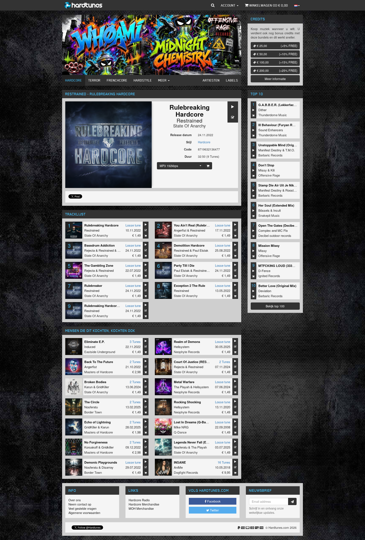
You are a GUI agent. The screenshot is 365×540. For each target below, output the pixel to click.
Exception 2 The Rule (189, 285)
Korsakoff (91, 447)
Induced (89, 346)
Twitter (214, 510)
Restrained (189, 120)
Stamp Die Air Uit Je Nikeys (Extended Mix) (290, 185)
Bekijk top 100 (275, 306)
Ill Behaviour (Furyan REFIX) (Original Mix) (289, 125)
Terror (94, 80)
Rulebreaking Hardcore (101, 225)
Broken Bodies (95, 382)
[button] (213, 5)
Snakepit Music (269, 215)
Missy (262, 170)
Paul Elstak (200, 250)
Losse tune (133, 225)
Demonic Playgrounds (100, 462)
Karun (88, 387)
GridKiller (102, 387)
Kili (273, 170)
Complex (264, 230)
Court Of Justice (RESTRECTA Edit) (200, 361)
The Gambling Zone (98, 265)
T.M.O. (290, 150)
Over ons (74, 500)
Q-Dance (180, 432)
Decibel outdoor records (274, 235)
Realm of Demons (187, 341)
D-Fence (264, 270)
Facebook (213, 501)
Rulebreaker (93, 285)
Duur (188, 156)
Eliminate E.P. (94, 341)
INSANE (180, 462)
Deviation (264, 291)
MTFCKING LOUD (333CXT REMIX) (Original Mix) (294, 265)
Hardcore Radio (139, 500)
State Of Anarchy (189, 126)
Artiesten (211, 80)
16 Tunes (224, 462)
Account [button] (228, 5)
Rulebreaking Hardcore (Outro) (107, 305)
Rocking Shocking (187, 402)
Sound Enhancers (270, 130)
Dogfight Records (186, 472)
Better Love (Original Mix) (277, 285)
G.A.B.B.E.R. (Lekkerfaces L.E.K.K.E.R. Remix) (292, 104)
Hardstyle (143, 80)
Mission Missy (268, 245)
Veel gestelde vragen (82, 508)
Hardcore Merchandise (144, 504)
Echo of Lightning (97, 422)
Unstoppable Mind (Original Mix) (282, 145)
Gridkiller (107, 447)
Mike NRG (181, 427)
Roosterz (291, 190)
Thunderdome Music (272, 115)
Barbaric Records (270, 155)
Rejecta (89, 250)
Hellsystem (181, 346)
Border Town (93, 412)
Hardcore (73, 80)
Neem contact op (79, 504)
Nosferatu (91, 407)
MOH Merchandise (141, 508)
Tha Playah (181, 387)
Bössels (264, 210)
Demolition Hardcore (189, 245)
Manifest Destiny (270, 150)
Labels (232, 80)
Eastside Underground (99, 351)
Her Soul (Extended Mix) (276, 205)
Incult (277, 210)
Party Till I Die (184, 265)
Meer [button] (163, 80)
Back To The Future (98, 361)
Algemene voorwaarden (84, 513)
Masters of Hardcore (98, 372)
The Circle (91, 402)
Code (188, 149)
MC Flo (283, 230)
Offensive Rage (269, 175)
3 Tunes (135, 341)
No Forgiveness (96, 442)
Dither (262, 110)
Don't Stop (266, 165)
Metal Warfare (184, 382)
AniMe (178, 467)
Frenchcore (117, 80)
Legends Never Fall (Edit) (192, 442)
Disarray (107, 467)
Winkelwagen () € (268, 5)
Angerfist (180, 230)
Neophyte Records (187, 351)
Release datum (181, 135)
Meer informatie (275, 79)
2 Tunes (135, 361)
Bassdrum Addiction (99, 245)
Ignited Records (269, 275)
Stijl (189, 142)
